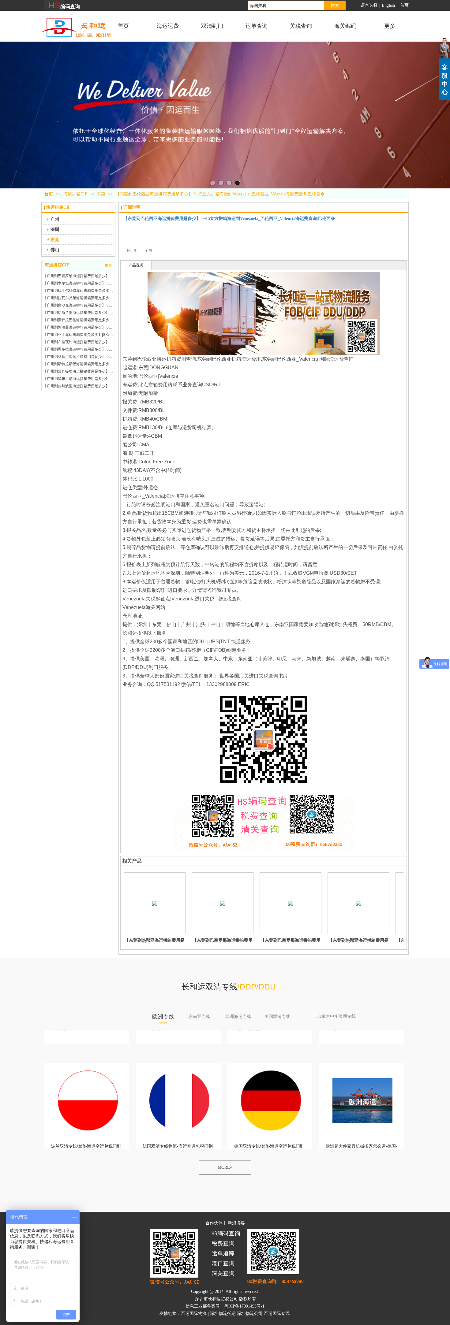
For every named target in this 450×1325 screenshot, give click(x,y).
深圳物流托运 (223, 1313)
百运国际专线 (277, 1313)
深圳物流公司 (250, 1313)
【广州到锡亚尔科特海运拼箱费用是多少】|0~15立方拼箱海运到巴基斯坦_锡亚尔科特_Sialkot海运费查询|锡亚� (78, 283)
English (389, 5)
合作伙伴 (214, 1223)
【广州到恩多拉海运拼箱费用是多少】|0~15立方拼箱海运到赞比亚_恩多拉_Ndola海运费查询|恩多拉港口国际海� (78, 342)
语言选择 (369, 5)
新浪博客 (236, 1223)
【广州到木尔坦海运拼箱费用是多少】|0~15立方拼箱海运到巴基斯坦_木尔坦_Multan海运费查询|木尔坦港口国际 (78, 276)
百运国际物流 (194, 1313)
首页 (404, 5)
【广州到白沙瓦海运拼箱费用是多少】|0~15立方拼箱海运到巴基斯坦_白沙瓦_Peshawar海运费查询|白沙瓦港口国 (78, 298)
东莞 (100, 194)
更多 (108, 265)
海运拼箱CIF (75, 194)
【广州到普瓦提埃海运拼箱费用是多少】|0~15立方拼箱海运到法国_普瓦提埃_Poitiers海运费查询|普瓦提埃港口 (78, 364)
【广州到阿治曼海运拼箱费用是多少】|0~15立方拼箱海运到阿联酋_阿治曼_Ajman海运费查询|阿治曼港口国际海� (78, 320)
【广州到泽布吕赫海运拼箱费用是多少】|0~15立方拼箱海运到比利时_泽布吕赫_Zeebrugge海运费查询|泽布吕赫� (78, 371)
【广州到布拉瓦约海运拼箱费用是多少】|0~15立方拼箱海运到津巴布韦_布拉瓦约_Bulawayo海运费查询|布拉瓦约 (78, 334)
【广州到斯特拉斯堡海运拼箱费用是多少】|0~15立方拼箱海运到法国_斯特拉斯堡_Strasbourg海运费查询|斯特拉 (78, 356)
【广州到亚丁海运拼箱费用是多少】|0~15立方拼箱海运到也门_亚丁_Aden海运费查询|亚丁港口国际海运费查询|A (78, 327)
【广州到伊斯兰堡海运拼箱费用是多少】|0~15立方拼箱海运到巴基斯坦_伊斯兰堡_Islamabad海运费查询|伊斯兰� (78, 305)
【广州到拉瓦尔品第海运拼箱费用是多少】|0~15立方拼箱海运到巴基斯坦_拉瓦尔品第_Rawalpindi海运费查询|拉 (78, 290)
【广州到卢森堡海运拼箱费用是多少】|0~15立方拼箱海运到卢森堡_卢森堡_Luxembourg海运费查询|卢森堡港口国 (78, 386)
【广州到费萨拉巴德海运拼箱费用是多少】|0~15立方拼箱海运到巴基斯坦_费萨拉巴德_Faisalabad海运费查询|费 (78, 312)
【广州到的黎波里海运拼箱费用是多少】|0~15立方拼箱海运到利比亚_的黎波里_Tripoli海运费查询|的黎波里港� (78, 379)
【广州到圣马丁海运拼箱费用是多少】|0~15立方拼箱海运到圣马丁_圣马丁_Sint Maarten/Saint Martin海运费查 (78, 349)
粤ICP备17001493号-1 (244, 1306)
